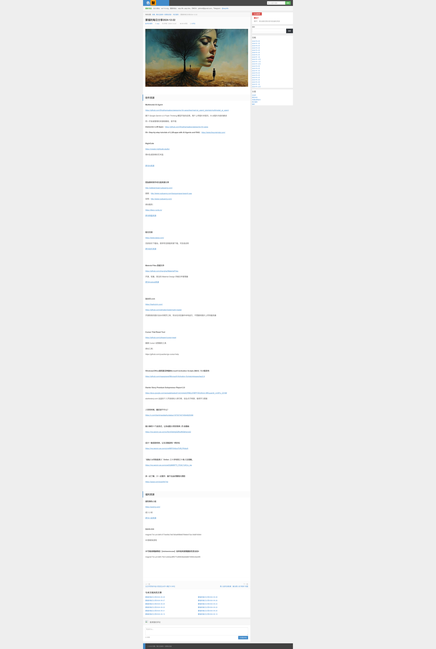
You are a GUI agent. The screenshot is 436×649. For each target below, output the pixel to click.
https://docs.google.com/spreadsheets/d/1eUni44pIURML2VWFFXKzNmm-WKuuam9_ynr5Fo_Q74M (186, 393)
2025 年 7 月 (256, 71)
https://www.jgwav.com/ (154, 237)
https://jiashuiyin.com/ (154, 304)
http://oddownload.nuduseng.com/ (158, 187)
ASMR (254, 95)
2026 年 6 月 (256, 46)
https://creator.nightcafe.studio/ (157, 149)
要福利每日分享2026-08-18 (207, 614)
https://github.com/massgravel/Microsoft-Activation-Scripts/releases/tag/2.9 (175, 376)
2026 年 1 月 (256, 57)
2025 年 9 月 (256, 66)
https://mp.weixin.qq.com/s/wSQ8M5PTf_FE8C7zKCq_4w (168, 465)
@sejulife (225, 8)
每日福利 (176, 14)
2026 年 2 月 (256, 55)
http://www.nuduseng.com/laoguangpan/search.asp (171, 193)
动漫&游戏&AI (256, 100)
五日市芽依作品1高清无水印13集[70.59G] (160, 586)
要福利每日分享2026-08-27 (155, 600)
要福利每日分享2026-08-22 (207, 607)
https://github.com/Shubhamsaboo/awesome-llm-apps (186, 126)
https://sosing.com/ (152, 506)
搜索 (253, 27)
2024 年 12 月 (256, 87)
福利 (253, 104)
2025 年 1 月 (256, 84)
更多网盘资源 (150, 215)
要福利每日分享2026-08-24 (207, 604)
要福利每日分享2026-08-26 (207, 600)
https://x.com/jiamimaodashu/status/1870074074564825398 (169, 415)
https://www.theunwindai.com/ (213, 132)
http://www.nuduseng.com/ (161, 199)
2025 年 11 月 (256, 62)
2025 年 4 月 (256, 77)
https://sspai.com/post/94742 (156, 481)
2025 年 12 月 (256, 59)
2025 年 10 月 (256, 64)
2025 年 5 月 (256, 75)
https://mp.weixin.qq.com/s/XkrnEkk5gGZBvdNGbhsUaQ (168, 431)
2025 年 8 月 (256, 68)
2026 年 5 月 (256, 48)
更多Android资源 (152, 282)
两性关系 (255, 97)
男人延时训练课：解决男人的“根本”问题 (234, 586)
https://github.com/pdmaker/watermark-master (163, 309)
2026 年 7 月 (256, 43)
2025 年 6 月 (256, 73)
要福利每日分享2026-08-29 (155, 597)
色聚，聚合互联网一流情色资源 (156, 3)
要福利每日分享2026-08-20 (207, 610)
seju (158, 23)
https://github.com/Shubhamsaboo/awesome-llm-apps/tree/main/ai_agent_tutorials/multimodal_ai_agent (187, 110)
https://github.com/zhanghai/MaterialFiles (161, 271)
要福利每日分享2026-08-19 (155, 614)
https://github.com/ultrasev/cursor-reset (160, 337)
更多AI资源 (149, 165)
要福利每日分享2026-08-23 (155, 607)
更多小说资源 (150, 518)
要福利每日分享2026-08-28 (207, 597)
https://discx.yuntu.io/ (153, 210)
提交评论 (244, 638)
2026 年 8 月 (256, 41)
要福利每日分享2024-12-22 (160, 20)
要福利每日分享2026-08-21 (155, 610)
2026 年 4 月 (256, 50)
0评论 (193, 23)
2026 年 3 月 (256, 52)
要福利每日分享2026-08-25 (155, 604)
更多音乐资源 (150, 249)
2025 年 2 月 (256, 82)
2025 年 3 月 (256, 80)
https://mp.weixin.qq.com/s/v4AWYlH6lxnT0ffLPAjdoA (166, 448)
